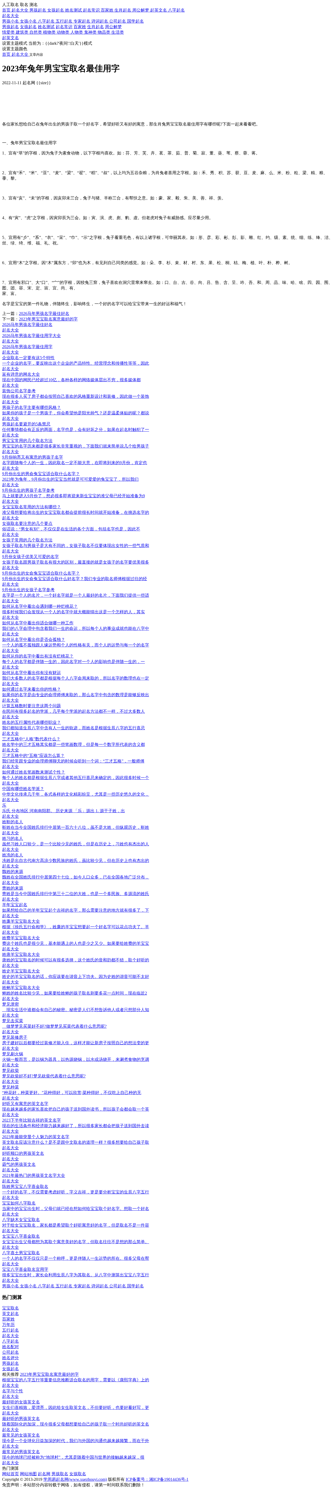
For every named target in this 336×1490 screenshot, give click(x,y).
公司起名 (118, 21)
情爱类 (9, 32)
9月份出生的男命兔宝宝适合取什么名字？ (41, 473)
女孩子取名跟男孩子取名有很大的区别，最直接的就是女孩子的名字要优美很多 (75, 562)
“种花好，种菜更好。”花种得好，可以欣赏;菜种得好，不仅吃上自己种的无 (71, 1092)
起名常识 (64, 26)
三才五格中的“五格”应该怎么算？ (33, 755)
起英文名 (10, 38)
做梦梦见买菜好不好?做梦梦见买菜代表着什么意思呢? (54, 1026)
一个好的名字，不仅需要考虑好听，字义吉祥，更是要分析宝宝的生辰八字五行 (75, 1192)
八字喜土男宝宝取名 (21, 1253)
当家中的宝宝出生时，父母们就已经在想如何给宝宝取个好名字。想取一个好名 (75, 1208)
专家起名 (82, 21)
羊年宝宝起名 (14, 904)
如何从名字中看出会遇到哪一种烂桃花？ (40, 606)
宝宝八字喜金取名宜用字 (25, 1269)
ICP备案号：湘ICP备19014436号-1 (157, 1479)
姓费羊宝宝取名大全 (21, 938)
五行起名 (65, 21)
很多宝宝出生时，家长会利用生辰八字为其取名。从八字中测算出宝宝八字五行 (75, 1275)
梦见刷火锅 (12, 1054)
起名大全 (10, 15)
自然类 (36, 32)
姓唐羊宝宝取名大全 (21, 954)
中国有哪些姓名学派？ (23, 788)
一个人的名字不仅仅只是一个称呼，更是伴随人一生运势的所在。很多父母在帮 (75, 1258)
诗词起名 (100, 21)
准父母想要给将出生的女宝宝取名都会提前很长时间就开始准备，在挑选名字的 (75, 512)
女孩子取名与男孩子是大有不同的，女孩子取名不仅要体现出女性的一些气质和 (75, 545)
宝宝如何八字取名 (19, 1203)
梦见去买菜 (12, 1021)
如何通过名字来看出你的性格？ (31, 689)
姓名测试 (46, 26)
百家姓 (80, 26)
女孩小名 (29, 21)
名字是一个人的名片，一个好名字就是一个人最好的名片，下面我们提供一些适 (75, 595)
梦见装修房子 (14, 1037)
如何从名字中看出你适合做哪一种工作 (38, 623)
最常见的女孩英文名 (21, 1435)
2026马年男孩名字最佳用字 (27, 346)
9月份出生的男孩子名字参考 (28, 490)
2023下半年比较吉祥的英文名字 (31, 1120)
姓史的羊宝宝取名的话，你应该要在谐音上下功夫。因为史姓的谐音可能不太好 (75, 976)
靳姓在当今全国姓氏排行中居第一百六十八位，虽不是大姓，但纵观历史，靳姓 (75, 827)
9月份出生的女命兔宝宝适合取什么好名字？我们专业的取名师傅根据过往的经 (74, 578)
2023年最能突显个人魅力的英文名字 (35, 1137)
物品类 (104, 32)
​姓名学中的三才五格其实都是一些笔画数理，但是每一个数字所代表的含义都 (73, 744)
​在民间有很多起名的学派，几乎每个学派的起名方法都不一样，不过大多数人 (73, 711)
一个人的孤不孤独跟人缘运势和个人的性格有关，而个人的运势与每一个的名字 (75, 645)
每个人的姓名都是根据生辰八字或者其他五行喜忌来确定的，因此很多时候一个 (75, 777)
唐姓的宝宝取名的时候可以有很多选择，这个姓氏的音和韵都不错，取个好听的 (75, 960)
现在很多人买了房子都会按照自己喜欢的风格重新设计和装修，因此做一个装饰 (75, 396)
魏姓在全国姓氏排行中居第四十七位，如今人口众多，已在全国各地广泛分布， (75, 877)
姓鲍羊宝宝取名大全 (21, 987)
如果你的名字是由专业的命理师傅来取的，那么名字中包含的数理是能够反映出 (75, 695)
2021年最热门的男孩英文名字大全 (33, 1175)
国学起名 (135, 21)
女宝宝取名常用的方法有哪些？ (31, 507)
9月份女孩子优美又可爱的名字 (30, 556)
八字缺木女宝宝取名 (21, 1219)
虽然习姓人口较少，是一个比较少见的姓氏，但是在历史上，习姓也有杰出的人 (75, 844)
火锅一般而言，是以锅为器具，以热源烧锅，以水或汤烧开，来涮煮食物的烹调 (75, 1059)
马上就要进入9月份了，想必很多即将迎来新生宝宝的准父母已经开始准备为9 (73, 496)
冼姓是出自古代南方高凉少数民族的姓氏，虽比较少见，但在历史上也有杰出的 (75, 860)
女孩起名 (28, 26)
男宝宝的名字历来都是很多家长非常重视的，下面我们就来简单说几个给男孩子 (75, 446)
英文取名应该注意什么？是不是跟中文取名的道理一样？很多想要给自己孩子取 (75, 1142)
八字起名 (47, 21)
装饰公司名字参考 (19, 391)
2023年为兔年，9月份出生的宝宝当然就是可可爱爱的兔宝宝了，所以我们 (70, 479)
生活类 (117, 32)
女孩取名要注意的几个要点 (27, 523)
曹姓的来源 (12, 888)
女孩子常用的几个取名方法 (27, 540)
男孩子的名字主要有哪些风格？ (31, 407)
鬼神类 (91, 32)
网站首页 (10, 1474)
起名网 (44, 1474)
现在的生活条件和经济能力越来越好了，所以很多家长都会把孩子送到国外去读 (75, 1125)
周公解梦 (113, 26)
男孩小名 (11, 21)
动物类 (63, 32)
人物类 (77, 32)
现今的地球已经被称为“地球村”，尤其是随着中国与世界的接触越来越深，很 (73, 1457)
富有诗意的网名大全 (21, 374)
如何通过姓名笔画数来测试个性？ (33, 772)
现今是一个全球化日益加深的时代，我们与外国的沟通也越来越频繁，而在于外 (75, 1440)
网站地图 (28, 1474)
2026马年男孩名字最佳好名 (44, 313)
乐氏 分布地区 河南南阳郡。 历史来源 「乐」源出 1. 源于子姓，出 (63, 811)
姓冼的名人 (12, 855)
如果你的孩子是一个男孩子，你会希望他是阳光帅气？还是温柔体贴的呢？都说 (75, 413)
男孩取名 (59, 1474)
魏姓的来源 (12, 871)
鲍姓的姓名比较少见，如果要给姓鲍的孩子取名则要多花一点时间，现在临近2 (74, 993)
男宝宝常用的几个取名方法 (27, 440)
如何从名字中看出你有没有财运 (31, 672)
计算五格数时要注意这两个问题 (31, 706)
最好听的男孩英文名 (21, 1418)
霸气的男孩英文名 (19, 1164)
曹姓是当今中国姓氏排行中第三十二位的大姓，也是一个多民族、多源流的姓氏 (75, 893)
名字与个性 (12, 1391)
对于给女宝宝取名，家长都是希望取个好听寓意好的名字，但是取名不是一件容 (75, 1225)
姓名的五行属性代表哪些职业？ (31, 722)
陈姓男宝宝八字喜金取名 (25, 1186)
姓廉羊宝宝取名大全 (21, 921)
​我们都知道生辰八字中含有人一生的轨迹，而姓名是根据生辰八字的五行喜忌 (73, 728)
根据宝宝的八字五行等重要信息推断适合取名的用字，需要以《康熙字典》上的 (75, 1380)
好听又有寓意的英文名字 (25, 1103)
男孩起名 (10, 26)
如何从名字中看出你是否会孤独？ (33, 639)
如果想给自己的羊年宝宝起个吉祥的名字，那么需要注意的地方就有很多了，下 (75, 910)
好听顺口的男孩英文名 (23, 1153)
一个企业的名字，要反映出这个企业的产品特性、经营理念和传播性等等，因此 (75, 363)
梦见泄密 (10, 1004)
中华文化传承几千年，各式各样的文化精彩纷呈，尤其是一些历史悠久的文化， (75, 794)
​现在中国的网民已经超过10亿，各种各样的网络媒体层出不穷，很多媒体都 (71, 380)
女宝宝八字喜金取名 (21, 1236)
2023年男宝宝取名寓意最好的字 (48, 319)
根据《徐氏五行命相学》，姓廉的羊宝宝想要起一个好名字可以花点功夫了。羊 (75, 927)
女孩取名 (77, 1474)
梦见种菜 (10, 1087)
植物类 (50, 32)
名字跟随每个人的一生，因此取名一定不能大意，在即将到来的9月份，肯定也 (74, 462)
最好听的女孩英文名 (21, 1402)
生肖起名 (95, 26)
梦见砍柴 (10, 1070)
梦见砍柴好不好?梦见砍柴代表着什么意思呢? (44, 1076)
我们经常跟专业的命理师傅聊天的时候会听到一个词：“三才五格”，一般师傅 (73, 761)
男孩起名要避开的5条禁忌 (26, 424)
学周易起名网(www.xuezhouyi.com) (75, 1479)
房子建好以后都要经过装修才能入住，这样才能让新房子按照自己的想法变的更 (75, 1043)
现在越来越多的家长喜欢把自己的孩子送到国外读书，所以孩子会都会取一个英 (75, 1109)
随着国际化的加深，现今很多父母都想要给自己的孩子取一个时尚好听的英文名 (75, 1424)
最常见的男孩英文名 (21, 1451)
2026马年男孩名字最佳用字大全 (31, 335)
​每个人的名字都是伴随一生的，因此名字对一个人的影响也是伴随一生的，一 (73, 661)
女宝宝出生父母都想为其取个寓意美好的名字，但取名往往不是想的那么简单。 (75, 1242)
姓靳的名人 (12, 822)
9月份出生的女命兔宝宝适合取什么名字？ (41, 573)
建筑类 (22, 32)
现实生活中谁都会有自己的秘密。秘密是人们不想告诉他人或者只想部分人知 (75, 1009)
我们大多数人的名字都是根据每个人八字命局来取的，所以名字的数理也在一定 (75, 678)
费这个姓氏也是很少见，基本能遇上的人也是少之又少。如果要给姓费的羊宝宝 (75, 943)
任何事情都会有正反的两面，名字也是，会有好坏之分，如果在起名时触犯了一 (75, 429)
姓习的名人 (12, 838)
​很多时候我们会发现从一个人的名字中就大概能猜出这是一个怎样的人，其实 (73, 612)
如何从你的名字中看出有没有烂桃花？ (38, 656)
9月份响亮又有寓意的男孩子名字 (32, 457)
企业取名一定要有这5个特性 (28, 357)
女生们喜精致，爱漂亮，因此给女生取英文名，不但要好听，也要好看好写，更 (75, 1407)
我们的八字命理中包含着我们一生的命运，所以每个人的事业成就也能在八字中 (75, 628)
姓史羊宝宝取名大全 (21, 971)
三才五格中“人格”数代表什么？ (31, 739)
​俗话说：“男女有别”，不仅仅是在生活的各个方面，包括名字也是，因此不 (71, 529)
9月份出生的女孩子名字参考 (28, 590)
